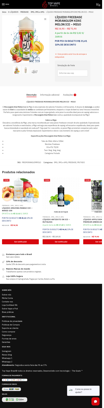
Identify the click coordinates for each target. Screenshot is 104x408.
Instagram (6, 351)
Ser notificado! (20, 242)
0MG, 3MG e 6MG (37, 12)
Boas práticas (8, 312)
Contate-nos (7, 301)
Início (4, 12)
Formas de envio (9, 338)
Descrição (32, 95)
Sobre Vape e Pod (10, 308)
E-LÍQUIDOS (13, 12)
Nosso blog (7, 355)
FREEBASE (24, 12)
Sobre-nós (6, 294)
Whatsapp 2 (7, 361)
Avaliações (68, 95)
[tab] (32, 93)
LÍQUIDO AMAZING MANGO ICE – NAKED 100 (17, 209)
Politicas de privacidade (12, 321)
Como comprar (8, 331)
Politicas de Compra (11, 324)
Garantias (6, 342)
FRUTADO (81, 162)
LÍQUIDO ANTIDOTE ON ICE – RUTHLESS (56, 220)
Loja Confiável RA (9, 305)
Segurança (6, 335)
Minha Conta (7, 298)
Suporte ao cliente (10, 328)
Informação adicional (49, 95)
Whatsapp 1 (7, 358)
